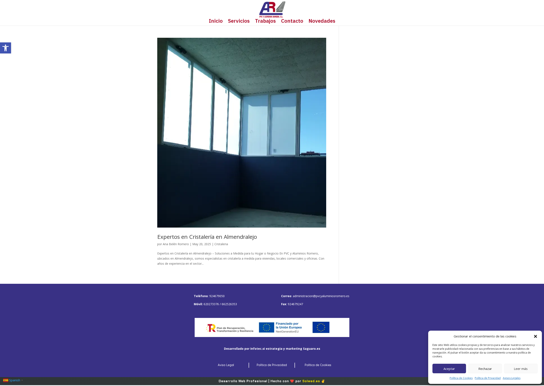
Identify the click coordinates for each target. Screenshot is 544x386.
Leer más (521, 368)
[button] (5, 47)
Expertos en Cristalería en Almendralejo (207, 237)
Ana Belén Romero (176, 244)
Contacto (292, 21)
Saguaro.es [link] (311, 349)
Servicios (239, 21)
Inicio (216, 21)
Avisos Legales (511, 378)
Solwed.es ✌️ (313, 381)
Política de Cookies (461, 378)
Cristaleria (221, 244)
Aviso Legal (226, 365)
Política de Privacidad (488, 378)
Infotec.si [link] (257, 349)
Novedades (322, 21)
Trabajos (265, 21)
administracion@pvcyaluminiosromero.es (321, 296)
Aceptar (449, 368)
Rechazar (485, 368)
